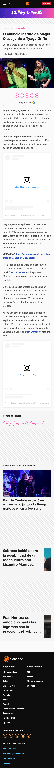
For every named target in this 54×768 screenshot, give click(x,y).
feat (7, 423)
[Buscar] (10, 4)
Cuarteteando (19, 28)
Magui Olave (37, 423)
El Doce (6, 28)
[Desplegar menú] (4, 3)
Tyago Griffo (20, 423)
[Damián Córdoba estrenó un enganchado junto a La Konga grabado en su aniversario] (27, 483)
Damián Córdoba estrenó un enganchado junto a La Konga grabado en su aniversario (25, 504)
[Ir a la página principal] (27, 4)
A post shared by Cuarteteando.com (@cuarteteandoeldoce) (29, 215)
